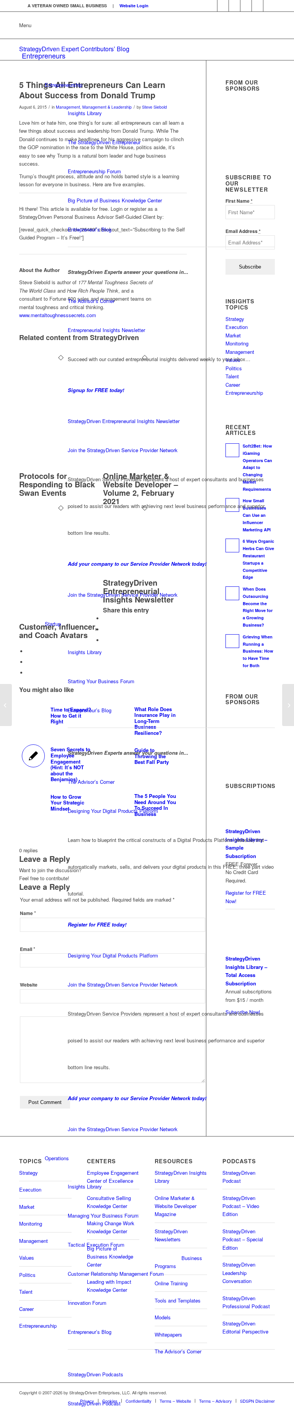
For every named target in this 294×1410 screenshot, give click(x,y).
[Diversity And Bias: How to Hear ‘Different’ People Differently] (6, 705)
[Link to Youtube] (223, 5)
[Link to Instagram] (257, 5)
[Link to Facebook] (246, 5)
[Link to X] (234, 5)
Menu (25, 25)
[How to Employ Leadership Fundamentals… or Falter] (288, 705)
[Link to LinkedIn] (211, 5)
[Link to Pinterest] (269, 5)
